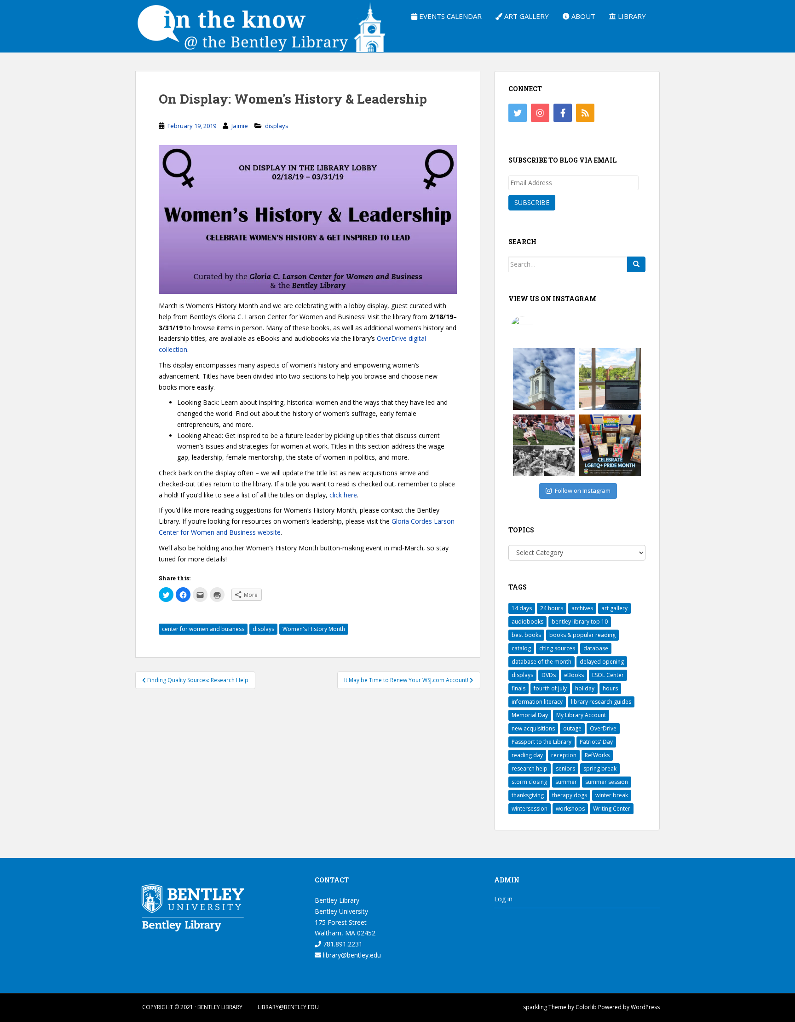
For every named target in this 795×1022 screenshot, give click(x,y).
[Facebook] (562, 113)
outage (572, 728)
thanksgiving (528, 795)
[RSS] (585, 113)
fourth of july (550, 688)
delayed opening (602, 662)
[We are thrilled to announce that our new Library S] (610, 379)
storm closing (529, 782)
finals (518, 688)
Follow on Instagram (583, 490)
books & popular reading (582, 635)
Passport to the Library (541, 742)
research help (529, 768)
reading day (527, 755)
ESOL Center (608, 675)
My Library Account (581, 715)
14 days (522, 608)
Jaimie (239, 126)
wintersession (529, 808)
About (582, 16)
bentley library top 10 (580, 621)
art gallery (614, 608)
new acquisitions (533, 728)
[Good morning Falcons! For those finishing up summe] (544, 379)
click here (343, 495)
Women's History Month (313, 629)
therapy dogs (569, 795)
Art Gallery (525, 16)
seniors (565, 768)
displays (276, 126)
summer (566, 782)
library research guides (601, 702)
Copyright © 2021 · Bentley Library (192, 1007)
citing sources (557, 648)
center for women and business (203, 629)
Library (631, 16)
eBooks (574, 675)
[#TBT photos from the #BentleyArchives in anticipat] (544, 445)
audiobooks (527, 621)
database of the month (541, 662)
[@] (536, 327)
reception (563, 755)
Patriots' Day (596, 742)
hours (610, 688)
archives (582, 608)
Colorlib (586, 1007)
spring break (599, 768)
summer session (606, 782)
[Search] (636, 264)
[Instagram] (540, 113)
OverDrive (603, 728)
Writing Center (611, 808)
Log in (503, 898)
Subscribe (531, 202)
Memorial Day (530, 715)
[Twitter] (517, 113)
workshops (570, 808)
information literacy (537, 702)
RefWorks (597, 755)
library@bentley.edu (351, 955)
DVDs (549, 675)
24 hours (551, 608)
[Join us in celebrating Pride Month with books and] (610, 445)
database (595, 648)
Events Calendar (449, 16)
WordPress (645, 1007)
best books (526, 635)
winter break (611, 795)
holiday (584, 688)
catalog (521, 648)
